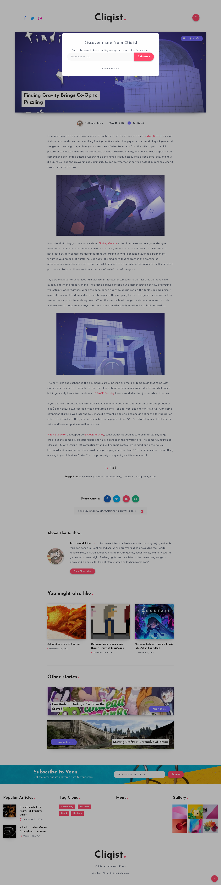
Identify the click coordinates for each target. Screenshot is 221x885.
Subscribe (144, 56)
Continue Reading (110, 68)
